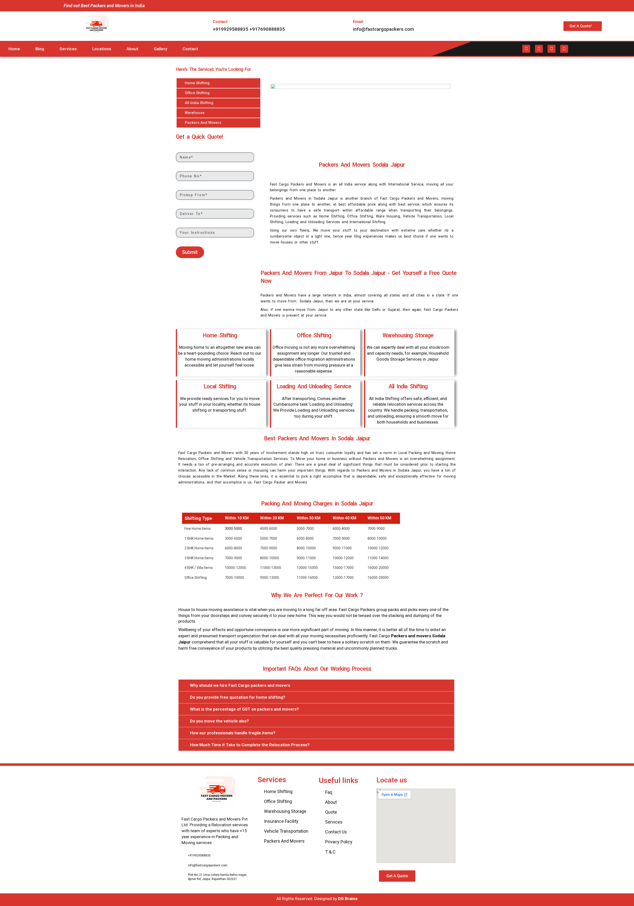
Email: (358, 21)
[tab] (316, 685)
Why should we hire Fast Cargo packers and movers (240, 685)
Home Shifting (197, 83)
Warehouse (195, 112)
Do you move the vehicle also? (219, 721)
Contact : (221, 21)
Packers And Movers (203, 122)
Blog (39, 48)
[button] (582, 26)
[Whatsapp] (564, 49)
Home (14, 48)
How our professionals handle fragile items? (232, 732)
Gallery (160, 48)
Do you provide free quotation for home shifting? (237, 697)
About (132, 48)
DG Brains (348, 898)
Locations (101, 48)
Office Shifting (197, 93)
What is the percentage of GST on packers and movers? (244, 709)
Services (68, 48)
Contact (190, 48)
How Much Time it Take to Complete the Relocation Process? (250, 744)
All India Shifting (199, 103)
